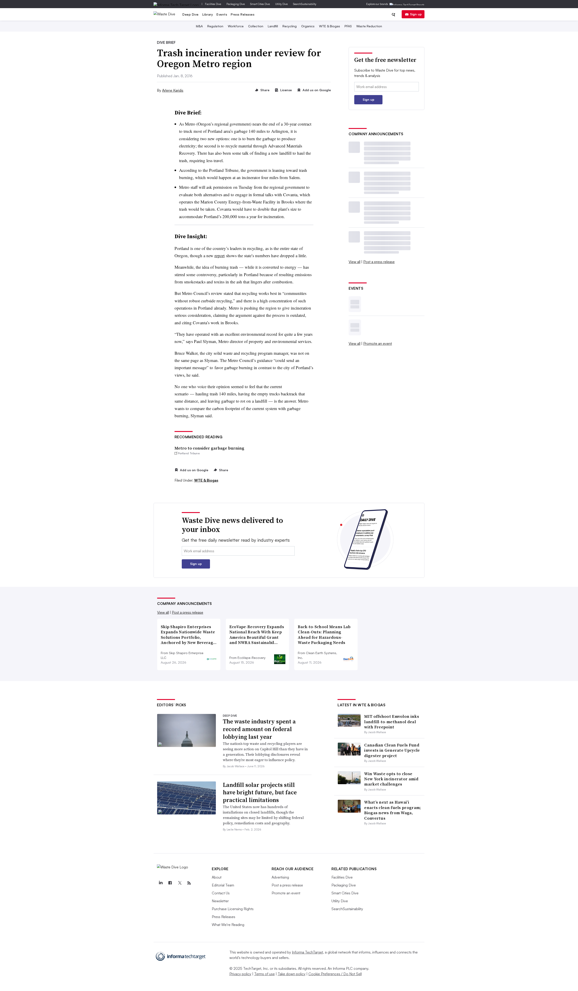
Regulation (215, 26)
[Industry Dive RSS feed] (189, 883)
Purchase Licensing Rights (233, 909)
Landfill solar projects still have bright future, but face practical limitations (260, 792)
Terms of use (264, 974)
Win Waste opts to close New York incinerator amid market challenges (391, 779)
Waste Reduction (369, 26)
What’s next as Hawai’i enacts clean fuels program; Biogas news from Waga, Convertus (392, 810)
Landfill (273, 26)
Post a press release (379, 261)
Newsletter (220, 901)
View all (354, 261)
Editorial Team (223, 885)
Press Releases (242, 14)
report (219, 255)
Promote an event (377, 343)
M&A (199, 26)
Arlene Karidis (172, 90)
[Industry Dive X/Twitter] (179, 883)
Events (222, 14)
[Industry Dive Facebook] (170, 883)
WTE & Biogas (329, 26)
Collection (255, 26)
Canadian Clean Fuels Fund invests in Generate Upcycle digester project (392, 750)
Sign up (416, 14)
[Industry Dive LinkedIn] (160, 883)
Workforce (236, 26)
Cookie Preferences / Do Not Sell (335, 974)
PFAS (348, 26)
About (216, 877)
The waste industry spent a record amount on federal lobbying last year (259, 729)
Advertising (280, 877)
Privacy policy (240, 974)
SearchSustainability (304, 4)
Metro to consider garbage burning (209, 448)
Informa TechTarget (307, 952)
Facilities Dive (213, 4)
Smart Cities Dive (260, 4)
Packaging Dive (235, 4)
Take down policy (291, 974)
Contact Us (221, 893)
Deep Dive (190, 14)
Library (207, 14)
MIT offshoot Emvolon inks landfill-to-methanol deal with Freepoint (391, 722)
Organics (308, 26)
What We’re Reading (228, 924)
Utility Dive (281, 4)
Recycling (289, 26)
